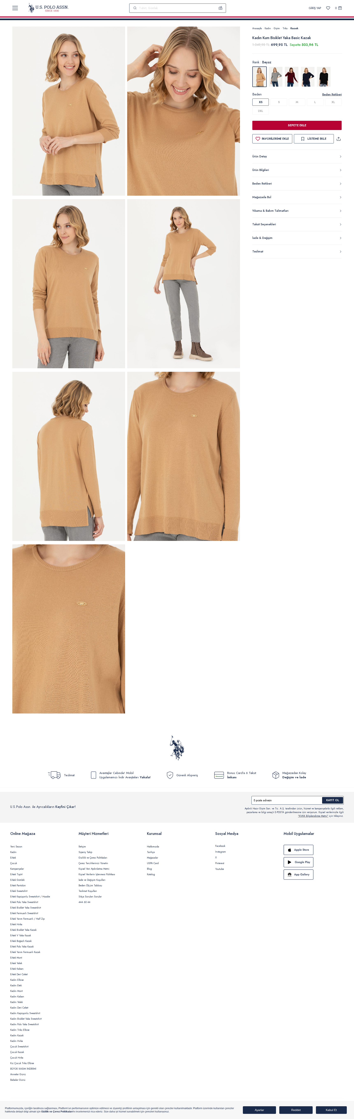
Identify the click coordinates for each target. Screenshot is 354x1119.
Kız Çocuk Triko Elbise (22, 1063)
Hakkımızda (153, 846)
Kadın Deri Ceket (19, 1008)
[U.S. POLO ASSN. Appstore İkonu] (314, 850)
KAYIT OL (332, 800)
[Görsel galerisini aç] (68, 112)
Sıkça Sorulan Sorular (90, 896)
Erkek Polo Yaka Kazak (22, 946)
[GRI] (275, 76)
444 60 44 (84, 902)
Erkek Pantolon (18, 885)
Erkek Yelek (16, 963)
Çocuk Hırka (16, 1058)
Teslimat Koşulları (88, 891)
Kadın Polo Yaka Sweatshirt (24, 1024)
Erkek (13, 858)
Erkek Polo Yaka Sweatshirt (24, 902)
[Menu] (15, 8)
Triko (285, 28)
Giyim (277, 28)
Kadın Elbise (17, 980)
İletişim (82, 846)
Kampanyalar (17, 869)
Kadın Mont (16, 991)
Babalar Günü (17, 1080)
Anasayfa (257, 28)
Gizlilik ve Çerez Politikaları (93, 858)
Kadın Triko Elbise (19, 1030)
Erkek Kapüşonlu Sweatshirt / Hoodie (30, 896)
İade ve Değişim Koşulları (92, 880)
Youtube (219, 869)
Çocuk (13, 863)
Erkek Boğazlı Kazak (20, 941)
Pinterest (219, 863)
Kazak (294, 28)
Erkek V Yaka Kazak (20, 935)
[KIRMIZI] (291, 76)
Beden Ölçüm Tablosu (90, 885)
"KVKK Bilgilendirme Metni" (313, 816)
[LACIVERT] (307, 76)
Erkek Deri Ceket (19, 974)
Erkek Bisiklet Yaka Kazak (23, 930)
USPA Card (153, 863)
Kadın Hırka (16, 1041)
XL (333, 102)
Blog (149, 869)
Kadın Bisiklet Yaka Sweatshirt (26, 1019)
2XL (260, 111)
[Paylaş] (338, 138)
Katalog (151, 874)
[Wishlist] (328, 8)
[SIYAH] (324, 76)
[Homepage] (48, 8)
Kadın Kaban (17, 996)
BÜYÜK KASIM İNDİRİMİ (23, 1069)
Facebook (220, 846)
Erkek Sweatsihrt (18, 891)
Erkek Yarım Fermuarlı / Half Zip (27, 919)
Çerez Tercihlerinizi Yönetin (93, 863)
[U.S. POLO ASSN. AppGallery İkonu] (314, 874)
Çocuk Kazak (17, 1052)
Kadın (268, 28)
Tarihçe (151, 852)
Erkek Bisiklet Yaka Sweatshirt (25, 908)
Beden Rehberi (332, 94)
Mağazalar (152, 858)
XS (260, 102)
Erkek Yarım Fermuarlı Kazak (25, 952)
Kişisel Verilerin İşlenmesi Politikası (97, 874)
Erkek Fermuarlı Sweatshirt (24, 913)
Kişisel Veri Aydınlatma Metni (94, 869)
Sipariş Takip (85, 852)
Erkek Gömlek (17, 880)
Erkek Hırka (16, 924)
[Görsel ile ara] (220, 8)
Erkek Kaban (16, 969)
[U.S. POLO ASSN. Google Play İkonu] (314, 862)
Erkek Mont (16, 958)
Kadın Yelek (16, 1002)
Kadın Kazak (16, 1035)
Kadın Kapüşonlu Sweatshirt (25, 1013)
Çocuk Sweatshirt (19, 1046)
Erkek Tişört (16, 874)
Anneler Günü (18, 1074)
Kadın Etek (16, 985)
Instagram (220, 852)
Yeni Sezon (16, 846)
